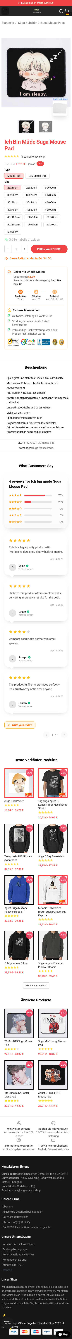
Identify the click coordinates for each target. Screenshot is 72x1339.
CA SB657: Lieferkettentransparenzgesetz (26, 1227)
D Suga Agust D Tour (16, 963)
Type (7, 169)
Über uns (8, 1206)
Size (6, 181)
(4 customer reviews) (33, 156)
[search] (61, 11)
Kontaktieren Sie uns (14, 1259)
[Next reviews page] (64, 734)
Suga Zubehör (27, 23)
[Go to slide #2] (45, 126)
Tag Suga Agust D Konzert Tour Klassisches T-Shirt (52, 805)
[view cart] (67, 11)
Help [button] (65, 1334)
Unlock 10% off (7, 1323)
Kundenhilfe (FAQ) (13, 1264)
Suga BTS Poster (14, 801)
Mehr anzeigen (36, 985)
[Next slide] (65, 72)
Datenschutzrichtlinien (15, 1216)
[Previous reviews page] (46, 734)
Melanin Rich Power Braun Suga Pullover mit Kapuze (52, 912)
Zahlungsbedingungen (15, 1249)
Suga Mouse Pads (53, 23)
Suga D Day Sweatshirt (51, 856)
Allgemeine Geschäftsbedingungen (22, 1211)
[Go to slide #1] (26, 126)
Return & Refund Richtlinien (18, 1254)
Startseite (7, 23)
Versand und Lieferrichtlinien (19, 1244)
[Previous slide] (7, 72)
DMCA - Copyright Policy (16, 1222)
